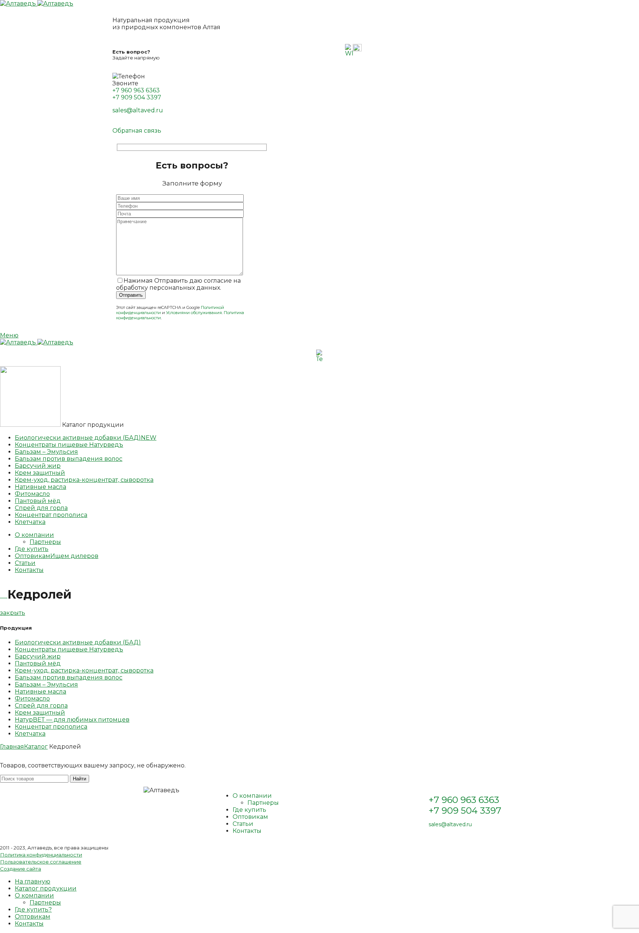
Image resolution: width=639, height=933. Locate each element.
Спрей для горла (41, 705)
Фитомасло (32, 698)
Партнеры (45, 541)
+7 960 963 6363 (136, 90)
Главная (12, 746)
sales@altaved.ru (137, 110)
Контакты (247, 830)
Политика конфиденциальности (41, 855)
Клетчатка (30, 733)
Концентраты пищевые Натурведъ (69, 649)
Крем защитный (40, 712)
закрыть (12, 612)
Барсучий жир (38, 656)
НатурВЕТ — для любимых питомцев (72, 719)
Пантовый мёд (38, 663)
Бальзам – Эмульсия (46, 684)
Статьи (243, 823)
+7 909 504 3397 (136, 97)
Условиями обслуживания (194, 312)
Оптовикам (250, 816)
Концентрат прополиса (51, 726)
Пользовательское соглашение (40, 862)
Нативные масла (40, 691)
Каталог (36, 746)
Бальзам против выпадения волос (68, 677)
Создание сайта (20, 869)
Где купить (249, 809)
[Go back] (3, 595)
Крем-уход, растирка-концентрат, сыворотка (84, 670)
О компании (252, 795)
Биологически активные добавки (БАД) (78, 642)
